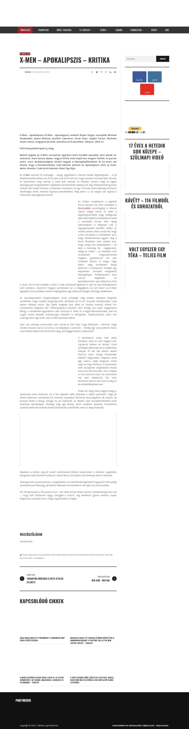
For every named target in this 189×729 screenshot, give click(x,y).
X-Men (26, 175)
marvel (69, 555)
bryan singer (27, 555)
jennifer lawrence (51, 555)
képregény (62, 555)
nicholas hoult (94, 555)
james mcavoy (38, 555)
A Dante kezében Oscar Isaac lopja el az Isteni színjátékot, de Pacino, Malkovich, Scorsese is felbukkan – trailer (42, 680)
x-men (25, 558)
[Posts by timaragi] (21, 72)
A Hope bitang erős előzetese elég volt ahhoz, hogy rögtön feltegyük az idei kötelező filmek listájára (92, 680)
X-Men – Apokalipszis (36, 558)
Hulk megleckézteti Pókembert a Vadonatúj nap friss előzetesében (42, 639)
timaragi (27, 72)
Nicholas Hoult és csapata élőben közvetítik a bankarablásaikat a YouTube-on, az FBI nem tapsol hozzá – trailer (92, 640)
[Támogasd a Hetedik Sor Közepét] (94, 42)
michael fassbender (80, 555)
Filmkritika (24, 54)
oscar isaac (104, 555)
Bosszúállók (84, 208)
